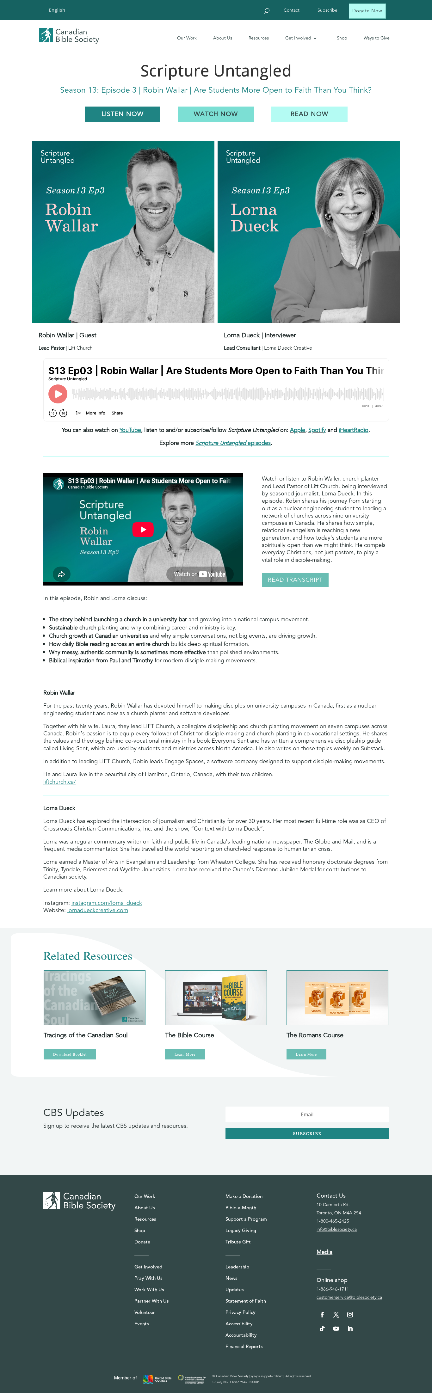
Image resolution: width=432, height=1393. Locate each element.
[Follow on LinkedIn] (350, 1328)
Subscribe (327, 11)
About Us (222, 38)
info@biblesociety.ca (337, 1229)
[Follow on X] (336, 1314)
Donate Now (367, 11)
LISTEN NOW (123, 114)
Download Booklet (70, 1054)
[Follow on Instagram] (350, 1314)
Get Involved (298, 38)
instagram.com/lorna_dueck (106, 903)
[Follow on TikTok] (322, 1328)
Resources (259, 38)
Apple (297, 430)
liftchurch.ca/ (59, 781)
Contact (291, 11)
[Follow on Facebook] (322, 1314)
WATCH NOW (216, 114)
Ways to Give (377, 38)
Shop (342, 38)
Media (324, 1252)
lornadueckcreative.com (97, 910)
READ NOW (309, 114)
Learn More (185, 1054)
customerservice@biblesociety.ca (349, 1297)
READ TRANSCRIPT (295, 579)
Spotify (317, 430)
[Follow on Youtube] (336, 1328)
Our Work (187, 38)
